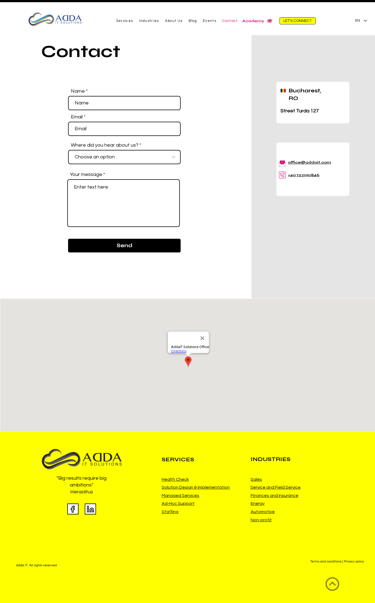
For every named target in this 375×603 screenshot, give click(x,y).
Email (77, 117)
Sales (256, 479)
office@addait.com (309, 162)
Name (78, 91)
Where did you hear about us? (104, 145)
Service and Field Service (275, 487)
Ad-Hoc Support (178, 503)
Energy (258, 503)
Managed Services (180, 495)
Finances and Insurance (274, 495)
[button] (124, 21)
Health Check (175, 479)
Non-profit (261, 520)
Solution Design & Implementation (196, 487)
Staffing (170, 512)
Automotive (263, 512)
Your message (86, 174)
